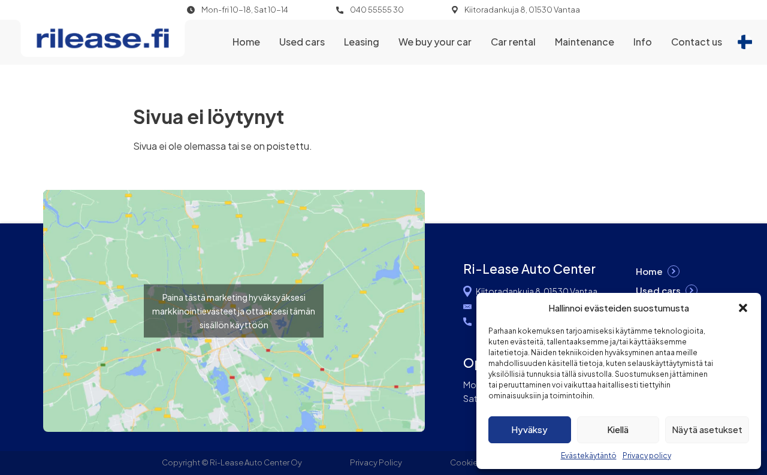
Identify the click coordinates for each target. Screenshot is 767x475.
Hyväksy (529, 429)
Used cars (302, 41)
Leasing (361, 41)
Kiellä (618, 429)
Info (642, 41)
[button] (743, 308)
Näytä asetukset (707, 429)
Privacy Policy (376, 462)
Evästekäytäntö (589, 455)
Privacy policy (647, 455)
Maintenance (584, 41)
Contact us (696, 41)
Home (246, 41)
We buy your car (435, 41)
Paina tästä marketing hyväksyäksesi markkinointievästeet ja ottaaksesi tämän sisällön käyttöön (233, 311)
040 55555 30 (377, 10)
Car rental (513, 41)
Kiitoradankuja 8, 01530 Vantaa (522, 10)
